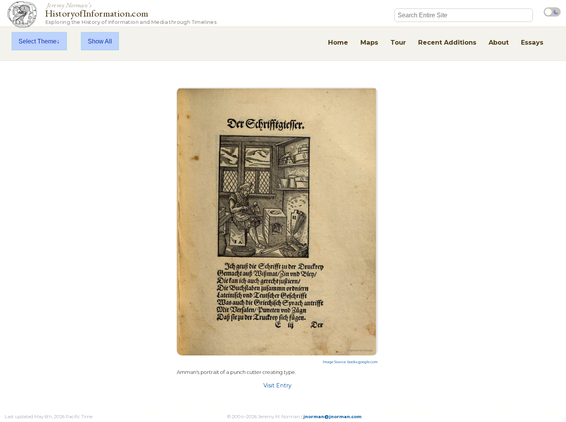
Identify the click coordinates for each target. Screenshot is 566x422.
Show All (100, 41)
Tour (398, 42)
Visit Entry (277, 385)
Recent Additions (447, 42)
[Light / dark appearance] (552, 12)
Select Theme (37, 41)
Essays (532, 42)
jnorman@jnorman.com (332, 416)
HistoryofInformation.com (130, 13)
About (499, 42)
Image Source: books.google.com (350, 362)
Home (338, 42)
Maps (369, 42)
